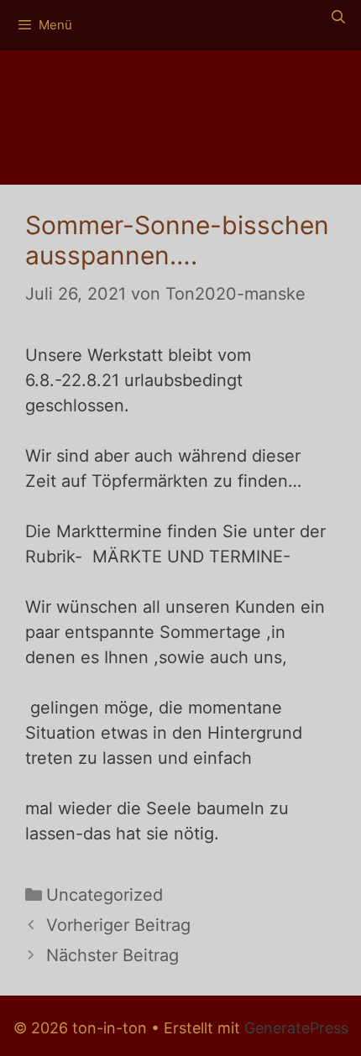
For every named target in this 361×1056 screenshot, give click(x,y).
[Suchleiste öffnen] (338, 17)
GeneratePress (296, 1028)
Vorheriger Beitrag (118, 925)
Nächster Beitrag (112, 955)
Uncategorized (104, 895)
